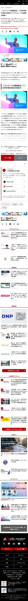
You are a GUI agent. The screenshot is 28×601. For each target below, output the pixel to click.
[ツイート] (2, 31)
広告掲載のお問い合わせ (16, 572)
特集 (7, 562)
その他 (7, 566)
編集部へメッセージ (7, 572)
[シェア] (6, 31)
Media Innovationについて (12, 570)
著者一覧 (4, 570)
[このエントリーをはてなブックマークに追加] (18, 31)
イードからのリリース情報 (14, 578)
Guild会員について (21, 570)
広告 (23, 3)
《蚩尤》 (25, 164)
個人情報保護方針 (19, 574)
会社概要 (20, 576)
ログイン (7, 549)
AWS (21, 204)
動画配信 (15, 204)
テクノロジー (16, 3)
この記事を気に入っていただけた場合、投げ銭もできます (14, 528)
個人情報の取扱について (10, 574)
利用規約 (23, 572)
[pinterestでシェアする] (14, 31)
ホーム (2, 3)
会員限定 (4, 207)
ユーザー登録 (20, 549)
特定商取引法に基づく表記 (12, 576)
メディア (9, 3)
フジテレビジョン (6, 204)
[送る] (10, 31)
